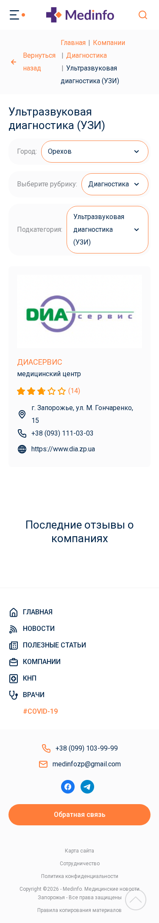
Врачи (34, 695)
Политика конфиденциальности (79, 876)
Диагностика (86, 55)
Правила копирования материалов (79, 910)
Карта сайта (79, 851)
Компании (109, 43)
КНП (29, 678)
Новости (39, 629)
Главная (73, 43)
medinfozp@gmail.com (87, 764)
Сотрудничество (80, 864)
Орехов (60, 151)
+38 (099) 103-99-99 (87, 748)
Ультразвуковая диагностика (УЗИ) (98, 229)
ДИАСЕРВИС (39, 361)
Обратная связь (80, 814)
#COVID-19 (40, 711)
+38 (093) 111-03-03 (62, 433)
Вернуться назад (39, 61)
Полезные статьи (54, 645)
